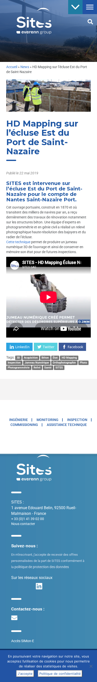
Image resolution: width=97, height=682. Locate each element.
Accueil (11, 67)
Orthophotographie (64, 362)
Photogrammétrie (19, 367)
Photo (83, 362)
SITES (59, 367)
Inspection (14, 362)
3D (18, 357)
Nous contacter (23, 524)
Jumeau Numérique (37, 362)
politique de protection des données (41, 567)
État (55, 357)
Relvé (37, 367)
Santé (47, 367)
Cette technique (18, 242)
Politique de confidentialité (60, 674)
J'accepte (25, 674)
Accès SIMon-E (22, 641)
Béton (45, 357)
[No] (90, 666)
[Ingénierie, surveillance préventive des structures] (30, 20)
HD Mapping (69, 357)
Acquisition (31, 357)
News (24, 67)
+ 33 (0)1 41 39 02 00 (27, 519)
